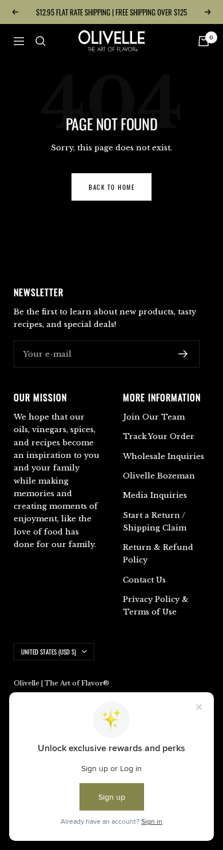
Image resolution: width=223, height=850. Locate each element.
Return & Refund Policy (158, 553)
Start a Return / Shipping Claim (154, 521)
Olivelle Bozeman (159, 476)
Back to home (111, 186)
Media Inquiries (155, 495)
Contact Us (144, 580)
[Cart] (203, 41)
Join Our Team (154, 417)
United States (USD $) (48, 651)
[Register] (183, 354)
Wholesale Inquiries (163, 456)
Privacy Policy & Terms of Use (156, 605)
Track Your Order (158, 436)
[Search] (40, 41)
